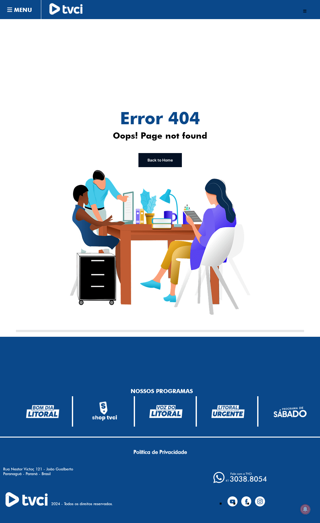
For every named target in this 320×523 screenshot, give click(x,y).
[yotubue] (233, 499)
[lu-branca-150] (228, 411)
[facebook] (246, 499)
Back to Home (160, 160)
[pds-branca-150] (290, 411)
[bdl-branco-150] (43, 411)
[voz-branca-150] (166, 411)
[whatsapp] (240, 477)
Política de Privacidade (160, 452)
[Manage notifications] (305, 509)
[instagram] (260, 499)
